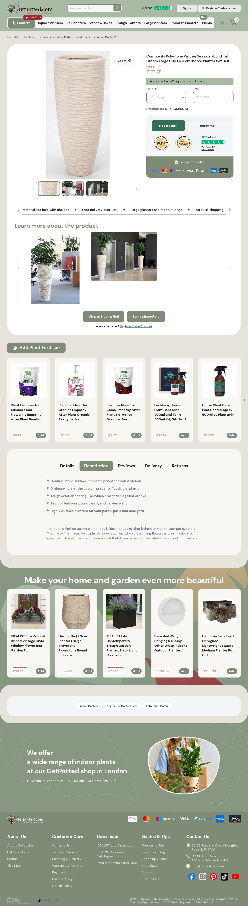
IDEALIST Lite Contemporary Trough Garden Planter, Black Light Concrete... (121, 645)
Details (67, 466)
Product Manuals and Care (117, 863)
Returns (180, 466)
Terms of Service (64, 852)
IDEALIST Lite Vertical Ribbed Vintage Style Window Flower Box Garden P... (28, 643)
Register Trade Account (190, 81)
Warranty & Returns (67, 865)
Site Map (14, 865)
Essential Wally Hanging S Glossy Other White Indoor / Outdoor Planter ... (170, 643)
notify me (207, 126)
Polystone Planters (157, 706)
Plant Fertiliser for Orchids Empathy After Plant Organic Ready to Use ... (74, 412)
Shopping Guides (154, 859)
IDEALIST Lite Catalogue (115, 845)
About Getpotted (20, 845)
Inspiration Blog (153, 852)
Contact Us (61, 845)
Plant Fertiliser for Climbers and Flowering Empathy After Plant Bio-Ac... (26, 412)
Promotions (150, 879)
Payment (59, 872)
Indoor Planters (89, 706)
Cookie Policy (62, 886)
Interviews (149, 865)
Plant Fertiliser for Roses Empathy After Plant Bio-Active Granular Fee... (123, 412)
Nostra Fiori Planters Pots (122, 706)
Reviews (126, 466)
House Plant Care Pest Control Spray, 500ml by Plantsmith (218, 410)
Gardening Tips (153, 845)
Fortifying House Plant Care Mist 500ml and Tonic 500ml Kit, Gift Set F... (171, 412)
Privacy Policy (62, 879)
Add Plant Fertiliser (40, 347)
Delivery (153, 466)
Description (96, 466)
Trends (147, 872)
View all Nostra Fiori (104, 316)
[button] (18, 211)
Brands (12, 859)
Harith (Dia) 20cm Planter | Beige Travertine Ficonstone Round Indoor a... (73, 645)
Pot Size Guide (18, 852)
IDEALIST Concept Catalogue (110, 854)
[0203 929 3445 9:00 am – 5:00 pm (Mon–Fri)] (222, 23)
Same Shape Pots (146, 316)
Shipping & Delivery (66, 859)
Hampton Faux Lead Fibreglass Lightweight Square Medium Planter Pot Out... (218, 645)
